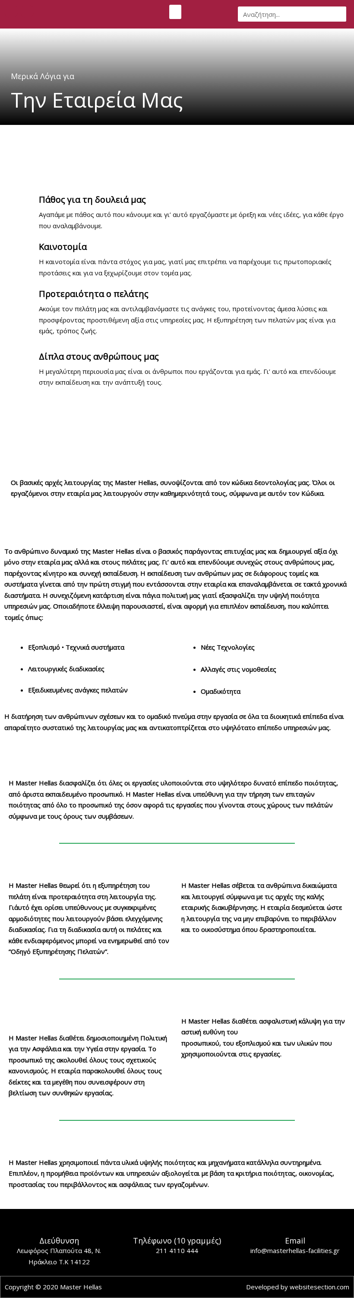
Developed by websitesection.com (297, 1286)
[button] (175, 12)
